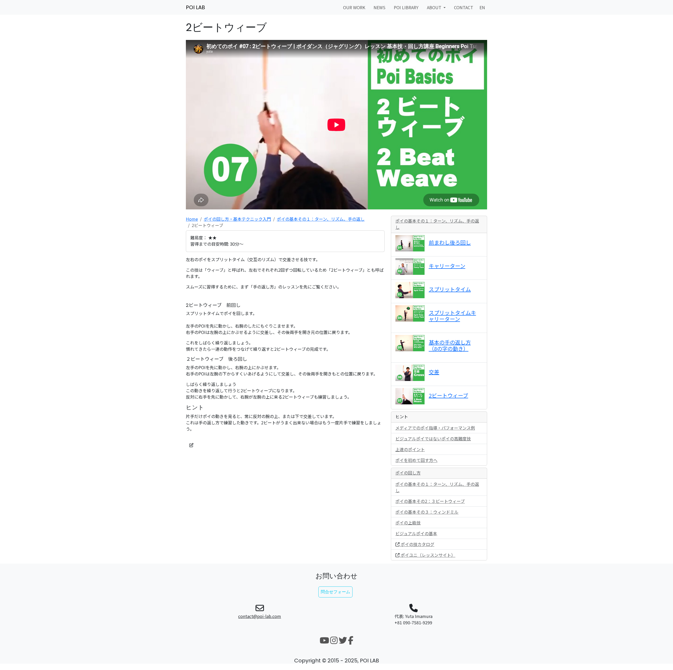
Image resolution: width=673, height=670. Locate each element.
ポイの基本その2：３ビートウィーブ (430, 501)
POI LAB (195, 7)
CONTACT (463, 7)
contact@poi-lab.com (259, 616)
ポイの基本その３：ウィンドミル (426, 512)
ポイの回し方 (408, 473)
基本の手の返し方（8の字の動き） (450, 345)
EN (482, 7)
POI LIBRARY (406, 7)
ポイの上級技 (408, 522)
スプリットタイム (450, 289)
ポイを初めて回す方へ (416, 460)
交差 (434, 372)
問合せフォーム (335, 592)
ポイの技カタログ (417, 544)
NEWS (379, 7)
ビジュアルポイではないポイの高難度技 (433, 438)
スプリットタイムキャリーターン (452, 316)
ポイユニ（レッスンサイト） (427, 555)
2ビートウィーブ (448, 395)
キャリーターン (447, 266)
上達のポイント (410, 449)
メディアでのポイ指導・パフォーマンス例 (435, 428)
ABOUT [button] (434, 7)
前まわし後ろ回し (450, 242)
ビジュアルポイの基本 (416, 533)
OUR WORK (354, 7)
